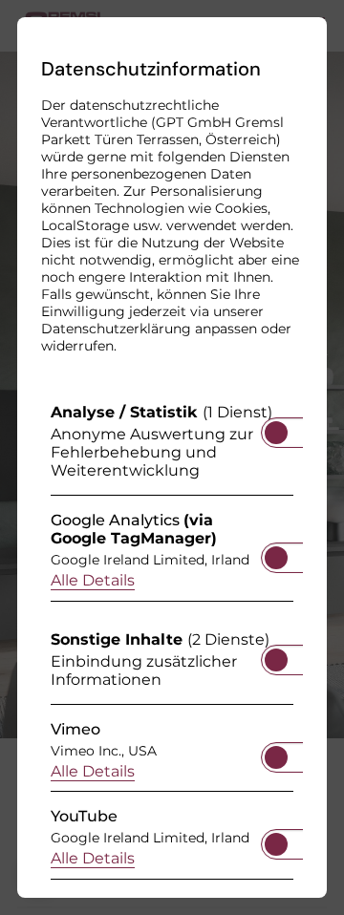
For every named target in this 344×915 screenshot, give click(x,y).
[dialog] (172, 457)
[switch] (276, 426)
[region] (172, 646)
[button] (276, 432)
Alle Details (93, 580)
